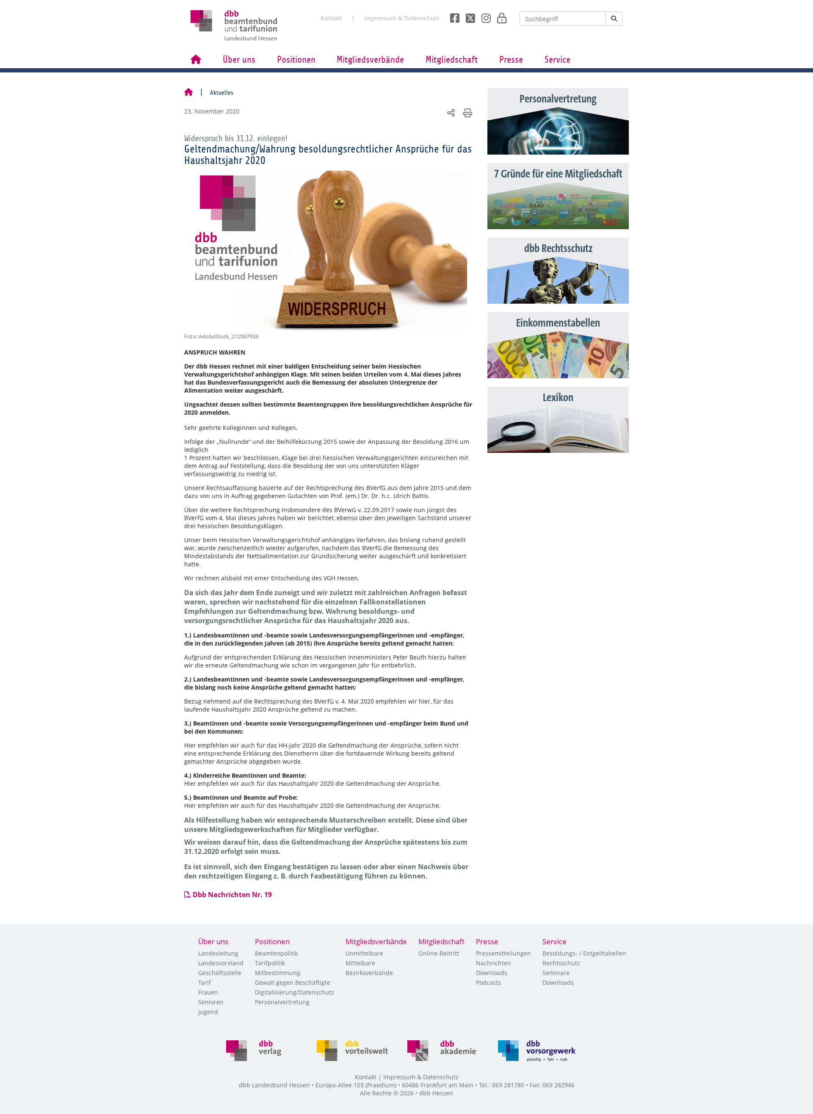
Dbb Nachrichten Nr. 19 (233, 894)
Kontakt (331, 18)
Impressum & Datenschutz (402, 18)
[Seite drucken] (466, 112)
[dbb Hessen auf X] (467, 15)
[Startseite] (188, 92)
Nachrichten (493, 963)
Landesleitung (218, 953)
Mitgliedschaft (452, 60)
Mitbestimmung (277, 973)
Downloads (491, 973)
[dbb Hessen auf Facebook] (451, 15)
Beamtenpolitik (276, 953)
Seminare (556, 973)
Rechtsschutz (561, 963)
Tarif (204, 982)
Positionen (296, 60)
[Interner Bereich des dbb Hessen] (499, 15)
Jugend (208, 1012)
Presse (511, 60)
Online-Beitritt (438, 953)
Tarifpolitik (270, 963)
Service (557, 60)
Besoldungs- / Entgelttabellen (584, 953)
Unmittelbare (364, 953)
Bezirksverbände (369, 973)
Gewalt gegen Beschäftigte (292, 982)
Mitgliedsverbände (370, 60)
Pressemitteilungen (503, 953)
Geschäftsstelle (219, 973)
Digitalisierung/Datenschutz (294, 992)
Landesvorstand (220, 963)
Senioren (211, 1002)
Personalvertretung (282, 1002)
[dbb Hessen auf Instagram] (483, 15)
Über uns (239, 60)
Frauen (208, 992)
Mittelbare (360, 963)
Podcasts (488, 982)
